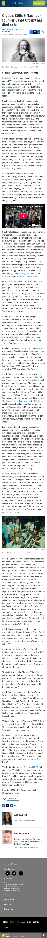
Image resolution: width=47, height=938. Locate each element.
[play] (3, 935)
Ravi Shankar (31, 276)
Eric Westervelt (21, 833)
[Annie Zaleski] (7, 818)
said (22, 337)
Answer (24, 618)
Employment (8, 909)
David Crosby (7, 78)
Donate (40, 3)
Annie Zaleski (14, 29)
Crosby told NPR (30, 767)
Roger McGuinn (28, 273)
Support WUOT (9, 900)
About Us (7, 895)
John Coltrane (16, 276)
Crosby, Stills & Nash (14, 87)
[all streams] (44, 935)
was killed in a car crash (27, 652)
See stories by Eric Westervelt (26, 847)
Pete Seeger (18, 244)
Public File (7, 904)
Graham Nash (11, 380)
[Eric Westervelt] (7, 837)
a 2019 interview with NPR (25, 401)
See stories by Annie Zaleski (25, 820)
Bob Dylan (6, 247)
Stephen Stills (37, 377)
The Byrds (39, 84)
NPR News (13, 798)
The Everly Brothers (35, 348)
